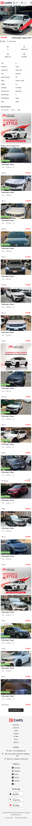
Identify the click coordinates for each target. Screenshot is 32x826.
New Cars (16, 725)
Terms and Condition (21, 818)
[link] (16, 794)
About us (16, 742)
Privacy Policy (9, 818)
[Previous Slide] (1, 20)
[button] (16, 20)
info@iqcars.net (20, 751)
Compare (16, 733)
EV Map (16, 736)
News (16, 739)
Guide (16, 730)
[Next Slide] (31, 20)
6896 (10, 751)
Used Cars (16, 728)
